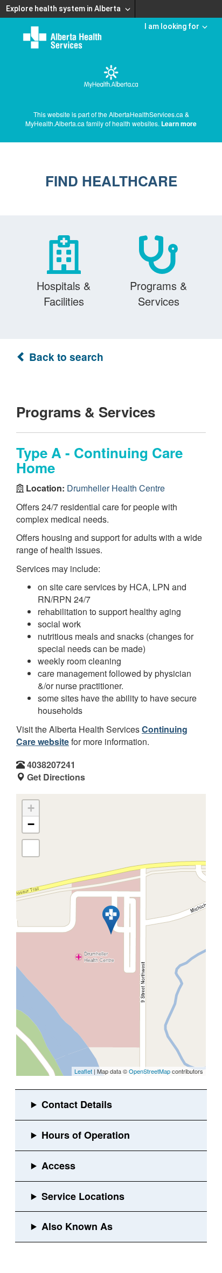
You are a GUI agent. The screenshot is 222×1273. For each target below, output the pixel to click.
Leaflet (83, 1071)
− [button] (30, 824)
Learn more (179, 123)
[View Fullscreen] (31, 848)
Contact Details (76, 1104)
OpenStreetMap (149, 1071)
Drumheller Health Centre (116, 488)
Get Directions (56, 777)
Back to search (64, 357)
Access (58, 1166)
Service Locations (82, 1196)
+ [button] (30, 808)
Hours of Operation (85, 1135)
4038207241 (51, 764)
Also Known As (77, 1226)
